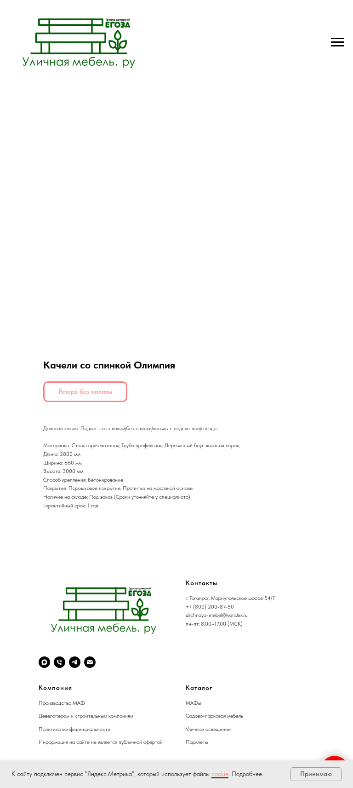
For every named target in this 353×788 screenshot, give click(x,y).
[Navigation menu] (337, 42)
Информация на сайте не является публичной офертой (101, 742)
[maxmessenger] (44, 662)
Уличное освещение (208, 729)
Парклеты (197, 742)
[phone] (59, 662)
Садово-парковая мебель (214, 716)
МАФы (193, 703)
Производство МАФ (62, 703)
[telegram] (74, 662)
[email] (90, 662)
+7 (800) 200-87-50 (210, 607)
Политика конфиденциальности (74, 729)
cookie (219, 773)
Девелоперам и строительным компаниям (86, 716)
